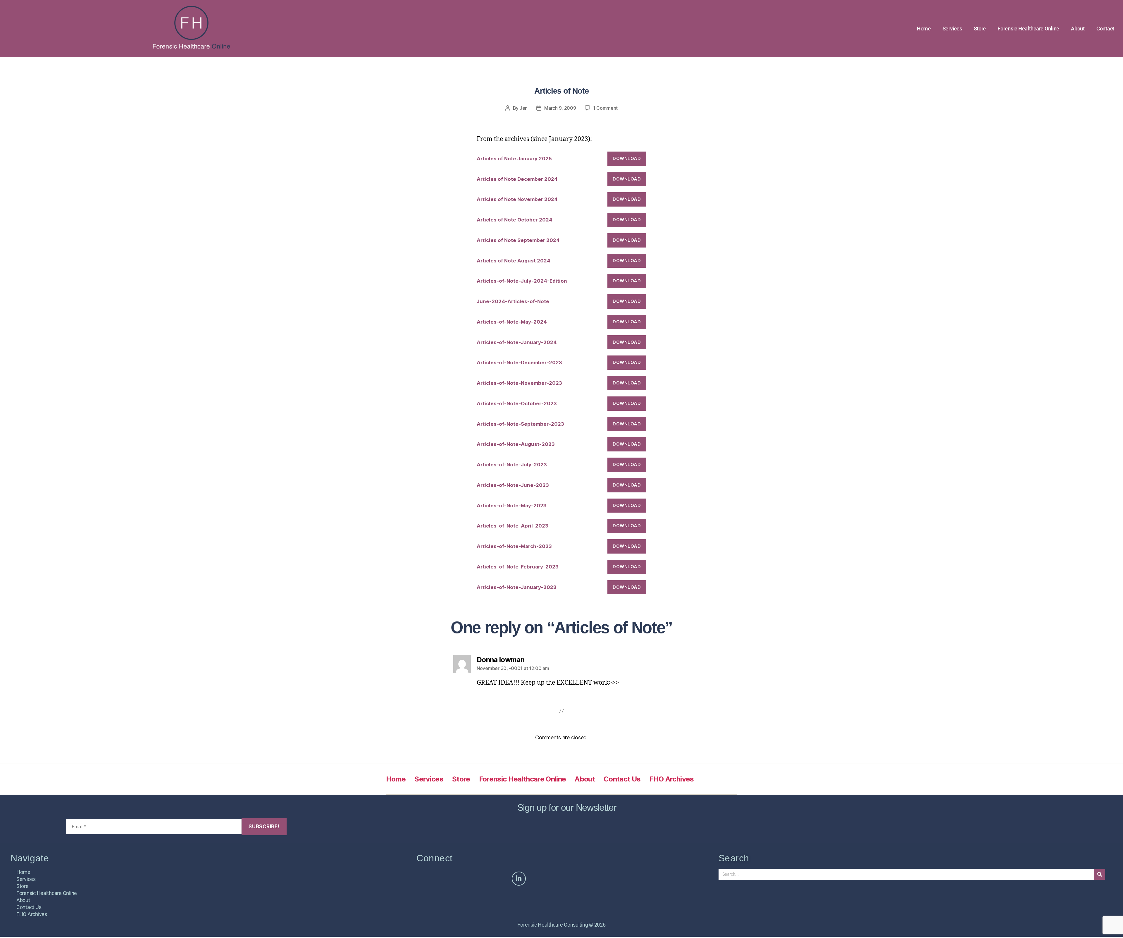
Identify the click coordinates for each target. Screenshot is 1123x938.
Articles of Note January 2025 (514, 159)
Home (924, 28)
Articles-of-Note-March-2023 (514, 546)
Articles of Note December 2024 (517, 179)
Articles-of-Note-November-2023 (519, 383)
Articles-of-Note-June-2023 (513, 485)
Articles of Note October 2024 (514, 220)
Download (627, 158)
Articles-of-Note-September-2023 (520, 424)
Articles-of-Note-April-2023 (512, 526)
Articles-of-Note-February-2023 (518, 567)
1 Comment (605, 108)
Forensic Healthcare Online (1028, 28)
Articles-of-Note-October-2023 (517, 403)
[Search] (1099, 874)
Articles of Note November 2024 (517, 199)
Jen (524, 108)
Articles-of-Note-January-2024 (517, 342)
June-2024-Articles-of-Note (513, 301)
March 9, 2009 (560, 108)
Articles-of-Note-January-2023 (517, 587)
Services (952, 28)
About (1078, 28)
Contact (1105, 28)
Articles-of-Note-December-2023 (519, 362)
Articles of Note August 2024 (513, 261)
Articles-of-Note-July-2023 (512, 465)
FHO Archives (671, 779)
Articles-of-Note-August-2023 (516, 444)
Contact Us (622, 779)
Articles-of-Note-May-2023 (512, 505)
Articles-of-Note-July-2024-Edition (522, 281)
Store (980, 28)
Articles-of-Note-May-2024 (512, 322)
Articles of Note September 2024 (518, 240)
